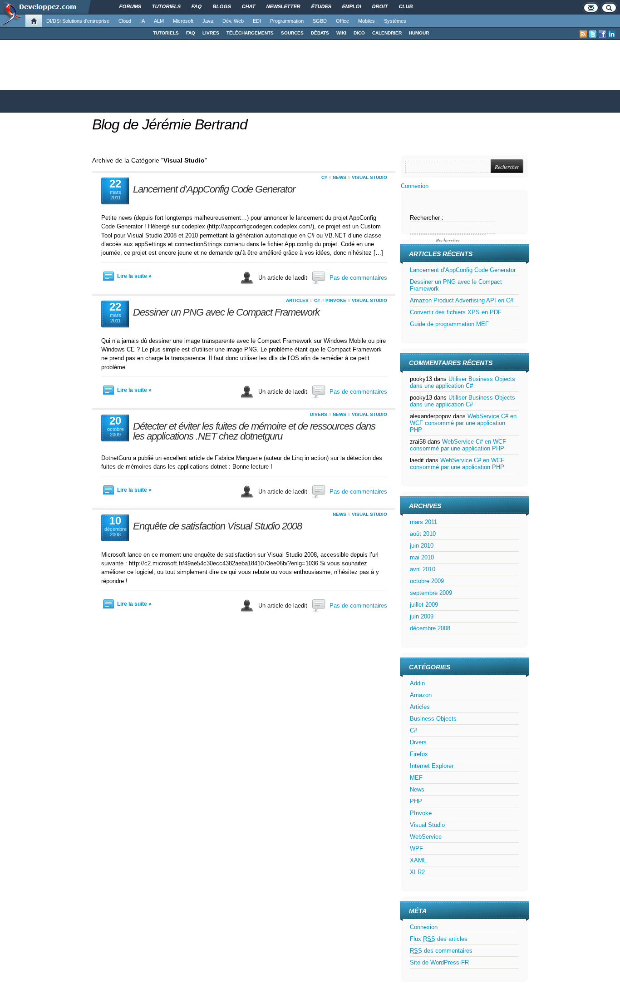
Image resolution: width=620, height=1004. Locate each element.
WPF (416, 848)
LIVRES (210, 32)
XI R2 (417, 872)
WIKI (341, 32)
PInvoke (335, 300)
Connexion (414, 186)
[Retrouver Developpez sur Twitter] (592, 34)
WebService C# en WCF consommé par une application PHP (463, 423)
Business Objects (433, 718)
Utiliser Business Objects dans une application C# (462, 382)
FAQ (190, 32)
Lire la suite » (134, 276)
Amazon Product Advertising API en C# (461, 300)
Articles (297, 300)
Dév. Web (233, 21)
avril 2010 (422, 569)
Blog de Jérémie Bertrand (169, 124)
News (339, 177)
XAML (418, 860)
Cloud (124, 21)
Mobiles (366, 21)
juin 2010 (421, 545)
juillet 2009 (424, 604)
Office (342, 21)
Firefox (419, 754)
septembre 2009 (431, 592)
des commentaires (441, 950)
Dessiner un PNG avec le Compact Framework (226, 312)
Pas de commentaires (358, 277)
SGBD (320, 21)
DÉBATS (320, 32)
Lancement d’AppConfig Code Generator (214, 189)
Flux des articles (438, 938)
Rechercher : (426, 217)
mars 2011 (423, 522)
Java (207, 21)
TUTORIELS (166, 32)
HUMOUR (419, 32)
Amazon (421, 695)
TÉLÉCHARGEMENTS (250, 32)
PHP (416, 801)
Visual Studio (369, 177)
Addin (417, 683)
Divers (318, 414)
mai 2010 (422, 557)
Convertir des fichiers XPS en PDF (456, 312)
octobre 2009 (427, 581)
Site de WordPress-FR (439, 962)
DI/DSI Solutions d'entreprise (77, 21)
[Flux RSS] (583, 34)
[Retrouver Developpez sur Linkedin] (611, 34)
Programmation (287, 21)
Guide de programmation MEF (449, 324)
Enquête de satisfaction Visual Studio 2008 (217, 526)
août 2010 (423, 533)
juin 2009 (421, 616)
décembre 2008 (430, 628)
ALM (159, 21)
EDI (257, 21)
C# (324, 177)
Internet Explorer (431, 765)
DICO (359, 32)
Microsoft (183, 21)
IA (142, 21)
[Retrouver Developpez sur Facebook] (602, 34)
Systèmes (395, 21)
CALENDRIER (387, 32)
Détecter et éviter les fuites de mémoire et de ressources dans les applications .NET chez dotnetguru (254, 431)
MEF (416, 777)
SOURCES (292, 32)
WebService (426, 836)
